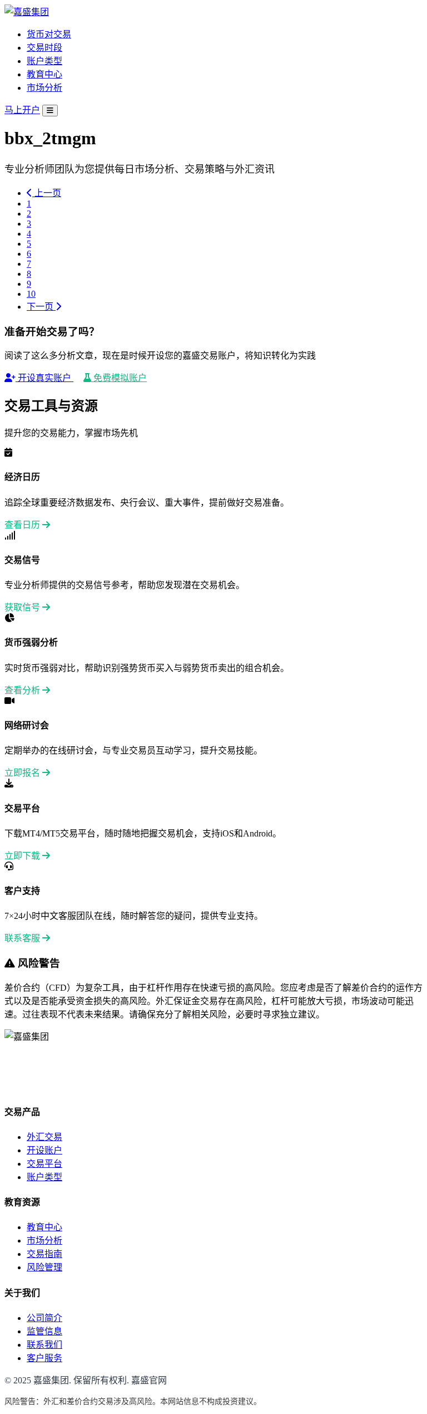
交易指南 (44, 1254)
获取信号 (23, 607)
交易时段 (44, 47)
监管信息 (44, 1331)
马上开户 (22, 110)
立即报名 (23, 772)
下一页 (41, 306)
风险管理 (44, 1267)
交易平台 (44, 1163)
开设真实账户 (44, 378)
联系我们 (44, 1344)
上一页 (46, 193)
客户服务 (44, 1358)
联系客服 (23, 938)
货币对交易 (49, 34)
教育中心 (44, 74)
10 (31, 294)
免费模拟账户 (119, 378)
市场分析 (44, 87)
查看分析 (23, 690)
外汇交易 (44, 1137)
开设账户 (44, 1150)
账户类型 (44, 61)
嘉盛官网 (149, 1380)
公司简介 (44, 1318)
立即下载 (23, 855)
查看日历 (23, 525)
